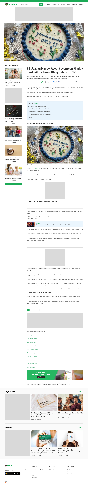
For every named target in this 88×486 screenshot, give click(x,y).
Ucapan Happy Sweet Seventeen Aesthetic (39, 135)
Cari (41, 2)
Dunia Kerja (81, 2)
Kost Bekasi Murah (32, 392)
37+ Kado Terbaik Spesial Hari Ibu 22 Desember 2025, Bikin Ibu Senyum (13, 139)
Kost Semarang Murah (32, 381)
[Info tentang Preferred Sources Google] (76, 81)
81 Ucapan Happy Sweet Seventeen (37, 130)
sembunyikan (37, 127)
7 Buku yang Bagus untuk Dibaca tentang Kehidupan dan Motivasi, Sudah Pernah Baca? (42, 443)
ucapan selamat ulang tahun (36, 412)
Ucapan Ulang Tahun (65, 412)
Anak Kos (68, 2)
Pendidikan (74, 2)
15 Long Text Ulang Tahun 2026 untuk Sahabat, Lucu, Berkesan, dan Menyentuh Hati (13, 120)
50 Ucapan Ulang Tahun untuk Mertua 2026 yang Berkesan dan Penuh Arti (12, 82)
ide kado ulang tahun (35, 192)
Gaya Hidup (39, 448)
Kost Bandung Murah (32, 370)
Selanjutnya (45, 338)
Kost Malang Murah (32, 385)
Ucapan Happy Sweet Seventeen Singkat (38, 132)
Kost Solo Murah (31, 388)
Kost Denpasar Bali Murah (33, 374)
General (14, 85)
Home (28, 64)
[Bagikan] (54, 82)
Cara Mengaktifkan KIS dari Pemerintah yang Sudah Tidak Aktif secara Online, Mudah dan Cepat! (43, 479)
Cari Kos (48, 2)
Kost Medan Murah (32, 396)
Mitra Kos (63, 2)
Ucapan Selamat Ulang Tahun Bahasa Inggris (51, 412)
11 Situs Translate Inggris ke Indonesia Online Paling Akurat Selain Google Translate (70, 479)
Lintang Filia (41, 82)
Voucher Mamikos (55, 2)
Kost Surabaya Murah (32, 378)
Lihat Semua (13, 184)
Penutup (30, 141)
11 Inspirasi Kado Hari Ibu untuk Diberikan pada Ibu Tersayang (12, 158)
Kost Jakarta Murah (32, 367)
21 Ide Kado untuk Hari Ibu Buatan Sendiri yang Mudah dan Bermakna (13, 177)
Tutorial (39, 484)
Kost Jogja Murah (31, 363)
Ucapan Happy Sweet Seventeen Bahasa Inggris (40, 138)
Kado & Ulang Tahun (39, 64)
